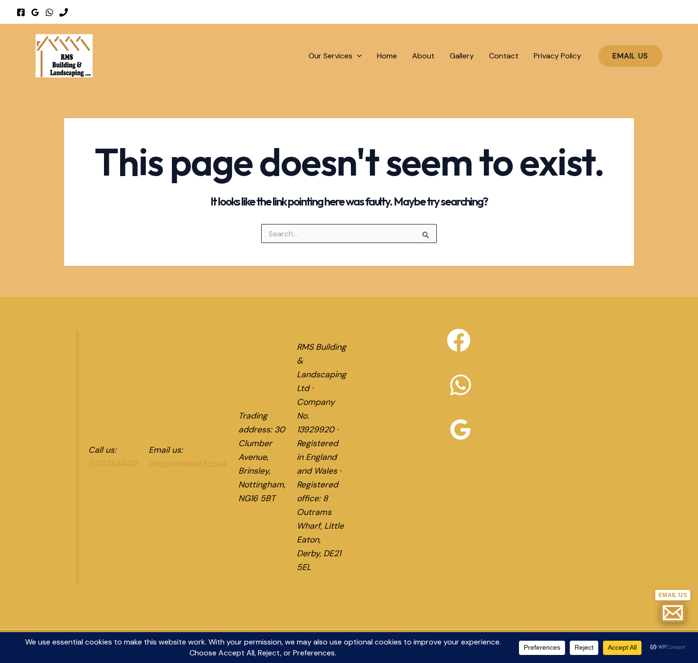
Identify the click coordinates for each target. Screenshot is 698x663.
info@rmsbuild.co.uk (188, 463)
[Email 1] (673, 612)
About (423, 56)
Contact (504, 56)
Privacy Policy (557, 56)
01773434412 (112, 463)
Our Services (330, 56)
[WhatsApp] (49, 12)
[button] (357, 55)
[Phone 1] (63, 12)
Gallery (462, 56)
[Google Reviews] (35, 12)
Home (387, 56)
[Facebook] (21, 12)
